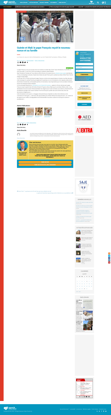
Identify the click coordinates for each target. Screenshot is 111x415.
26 (91, 286)
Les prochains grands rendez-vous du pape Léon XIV (79, 314)
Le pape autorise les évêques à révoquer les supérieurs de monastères (86, 252)
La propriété (72, 409)
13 (77, 283)
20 (77, 286)
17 (86, 283)
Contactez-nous (102, 409)
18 (89, 283)
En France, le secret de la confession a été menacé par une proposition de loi (86, 245)
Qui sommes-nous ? (64, 409)
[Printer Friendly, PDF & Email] (69, 68)
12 (91, 281)
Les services (79, 409)
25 (89, 286)
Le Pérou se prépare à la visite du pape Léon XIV (40, 7)
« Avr (77, 291)
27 (77, 288)
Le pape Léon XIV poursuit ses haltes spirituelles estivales (79, 324)
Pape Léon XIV (23, 2)
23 (84, 286)
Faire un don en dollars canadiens (45, 164)
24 (86, 286)
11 (89, 281)
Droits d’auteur (95, 409)
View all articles (21, 138)
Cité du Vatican (33, 2)
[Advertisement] (45, 179)
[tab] (80, 380)
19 (91, 283)
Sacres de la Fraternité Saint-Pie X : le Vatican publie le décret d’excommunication (87, 231)
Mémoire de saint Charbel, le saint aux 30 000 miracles (87, 238)
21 (79, 286)
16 (84, 283)
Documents (53, 2)
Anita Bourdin (30, 60)
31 (86, 288)
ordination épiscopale (60, 73)
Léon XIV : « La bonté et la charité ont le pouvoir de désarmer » (74, 7)
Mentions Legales (87, 409)
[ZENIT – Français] (11, 2)
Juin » (80, 291)
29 (82, 288)
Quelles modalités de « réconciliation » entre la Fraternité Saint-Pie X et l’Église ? (86, 260)
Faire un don (62, 2)
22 (82, 286)
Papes (18, 11)
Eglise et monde (44, 2)
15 (82, 283)
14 (79, 283)
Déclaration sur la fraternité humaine (41, 85)
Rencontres (23, 11)
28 (79, 288)
